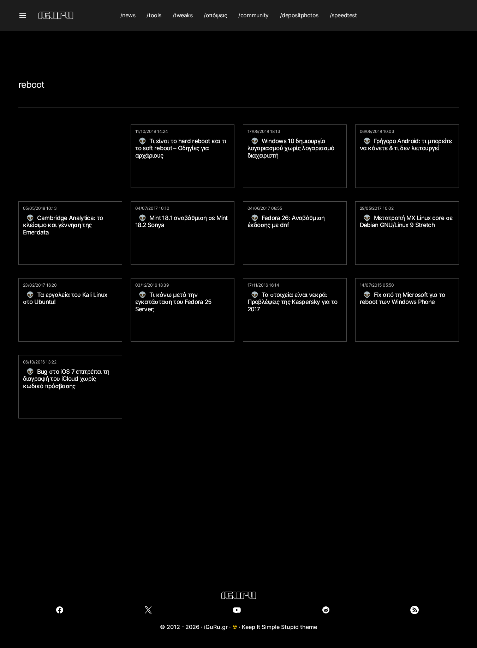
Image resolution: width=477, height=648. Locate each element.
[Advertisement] (238, 47)
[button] (22, 15)
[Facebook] (60, 610)
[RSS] (414, 610)
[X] (148, 610)
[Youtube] (237, 610)
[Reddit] (325, 610)
